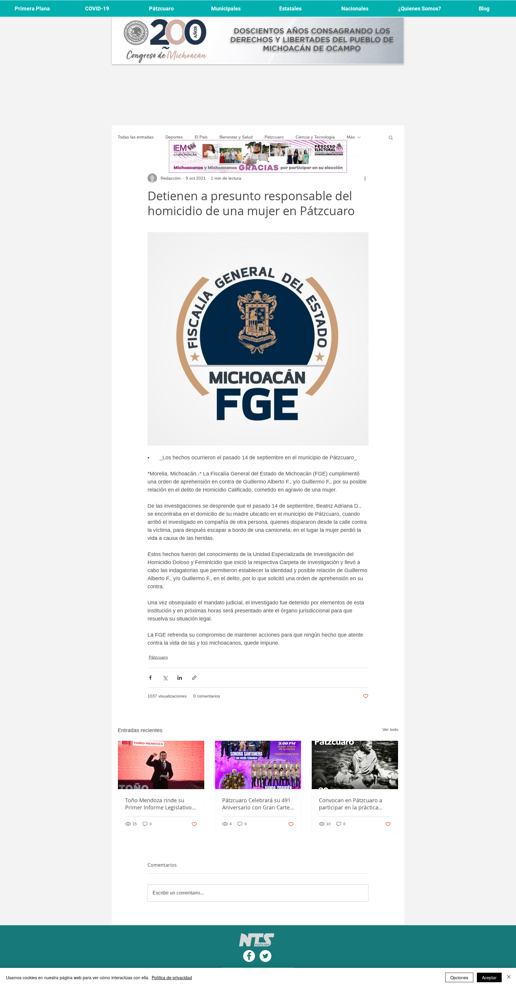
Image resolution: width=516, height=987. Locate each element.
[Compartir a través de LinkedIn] (179, 677)
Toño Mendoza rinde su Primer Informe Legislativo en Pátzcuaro (158, 804)
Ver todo (390, 729)
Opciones (459, 977)
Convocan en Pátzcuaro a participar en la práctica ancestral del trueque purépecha (350, 804)
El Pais (201, 137)
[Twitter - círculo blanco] (265, 956)
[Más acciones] (364, 178)
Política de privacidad (172, 977)
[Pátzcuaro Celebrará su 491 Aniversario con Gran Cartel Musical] (258, 765)
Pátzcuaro (274, 137)
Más (351, 137)
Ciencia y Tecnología (315, 137)
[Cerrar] (508, 977)
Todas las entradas (135, 137)
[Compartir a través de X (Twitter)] (165, 677)
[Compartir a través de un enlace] (194, 677)
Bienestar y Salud (236, 137)
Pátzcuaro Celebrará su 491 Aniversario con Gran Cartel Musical (256, 804)
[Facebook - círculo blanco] (249, 956)
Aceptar (489, 977)
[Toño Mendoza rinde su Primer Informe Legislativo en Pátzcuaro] (161, 765)
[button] (391, 137)
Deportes (174, 137)
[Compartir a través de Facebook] (150, 677)
